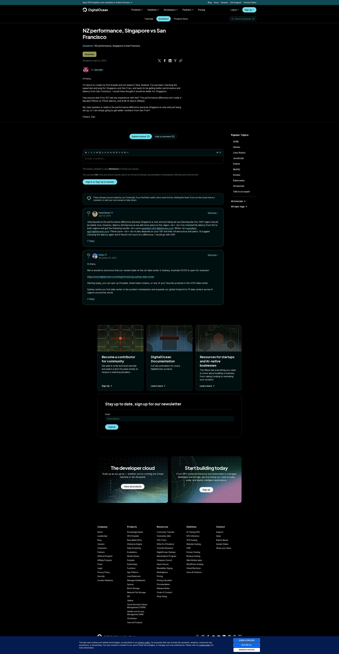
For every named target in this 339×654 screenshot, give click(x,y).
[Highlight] (103, 152)
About (100, 532)
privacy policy (144, 642)
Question (89, 54)
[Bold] (86, 152)
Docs (216, 2)
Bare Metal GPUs (134, 540)
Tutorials (148, 18)
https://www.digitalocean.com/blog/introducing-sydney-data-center (120, 276)
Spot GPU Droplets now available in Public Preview (106, 2)
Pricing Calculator (164, 580)
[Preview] (217, 152)
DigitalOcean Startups (166, 552)
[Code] (128, 152)
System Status (222, 544)
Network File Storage (136, 592)
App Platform (132, 572)
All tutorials (238, 186)
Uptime (130, 600)
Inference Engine (134, 544)
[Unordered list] (114, 152)
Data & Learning (134, 548)
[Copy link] (180, 60)
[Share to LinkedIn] (170, 60)
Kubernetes (239, 180)
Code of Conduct (164, 592)
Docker (236, 175)
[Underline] (91, 152)
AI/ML (236, 141)
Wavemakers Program (166, 556)
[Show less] (218, 213)
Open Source (163, 564)
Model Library (133, 556)
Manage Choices (247, 650)
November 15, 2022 (107, 258)
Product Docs (181, 18)
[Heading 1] (105, 152)
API (128, 596)
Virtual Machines (193, 568)
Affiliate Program (104, 560)
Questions (164, 18)
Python (236, 163)
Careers (224, 2)
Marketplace (162, 572)
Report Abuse (222, 540)
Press (99, 564)
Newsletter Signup (165, 568)
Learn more (157, 386)
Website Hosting (193, 544)
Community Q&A (164, 536)
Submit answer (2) (141, 136)
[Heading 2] (108, 152)
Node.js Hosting (193, 556)
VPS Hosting (191, 540)
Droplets (131, 560)
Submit (111, 427)
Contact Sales (249, 2)
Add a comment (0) (165, 136)
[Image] (100, 152)
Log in (234, 9)
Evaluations (132, 552)
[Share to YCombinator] (175, 60)
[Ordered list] (116, 152)
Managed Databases (136, 580)
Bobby (101, 255)
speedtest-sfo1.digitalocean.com (157, 228)
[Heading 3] (111, 152)
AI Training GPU (193, 532)
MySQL (236, 169)
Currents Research (165, 548)
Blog (210, 2)
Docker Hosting (193, 552)
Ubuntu (236, 147)
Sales (218, 536)
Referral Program (104, 556)
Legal (99, 568)
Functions (131, 568)
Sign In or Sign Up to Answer (100, 182)
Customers (102, 548)
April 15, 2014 (105, 216)
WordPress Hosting (194, 564)
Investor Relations (105, 580)
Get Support (235, 2)
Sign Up (106, 386)
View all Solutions (194, 572)
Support (219, 532)
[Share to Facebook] (164, 60)
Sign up (248, 9)
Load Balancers (134, 576)
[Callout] (122, 152)
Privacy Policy (103, 572)
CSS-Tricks (161, 540)
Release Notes (163, 588)
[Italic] (89, 152)
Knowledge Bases (135, 532)
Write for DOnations (165, 544)
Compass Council (164, 560)
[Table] (125, 152)
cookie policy (205, 645)
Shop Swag (162, 596)
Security (101, 576)
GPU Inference (192, 536)
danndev (98, 69)
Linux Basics (239, 152)
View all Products (134, 622)
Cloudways (132, 618)
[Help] (220, 152)
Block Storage (133, 588)
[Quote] (119, 152)
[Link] (97, 152)
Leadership (102, 536)
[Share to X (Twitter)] (159, 60)
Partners (101, 552)
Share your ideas (223, 548)
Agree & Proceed (247, 640)
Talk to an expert (241, 191)
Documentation (163, 584)
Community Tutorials (165, 532)
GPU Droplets (133, 536)
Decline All (246, 645)
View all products (132, 486)
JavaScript (238, 158)
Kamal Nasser (104, 212)
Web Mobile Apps (194, 560)
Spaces (130, 584)
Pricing (160, 576)
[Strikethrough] (94, 152)
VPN (188, 548)
